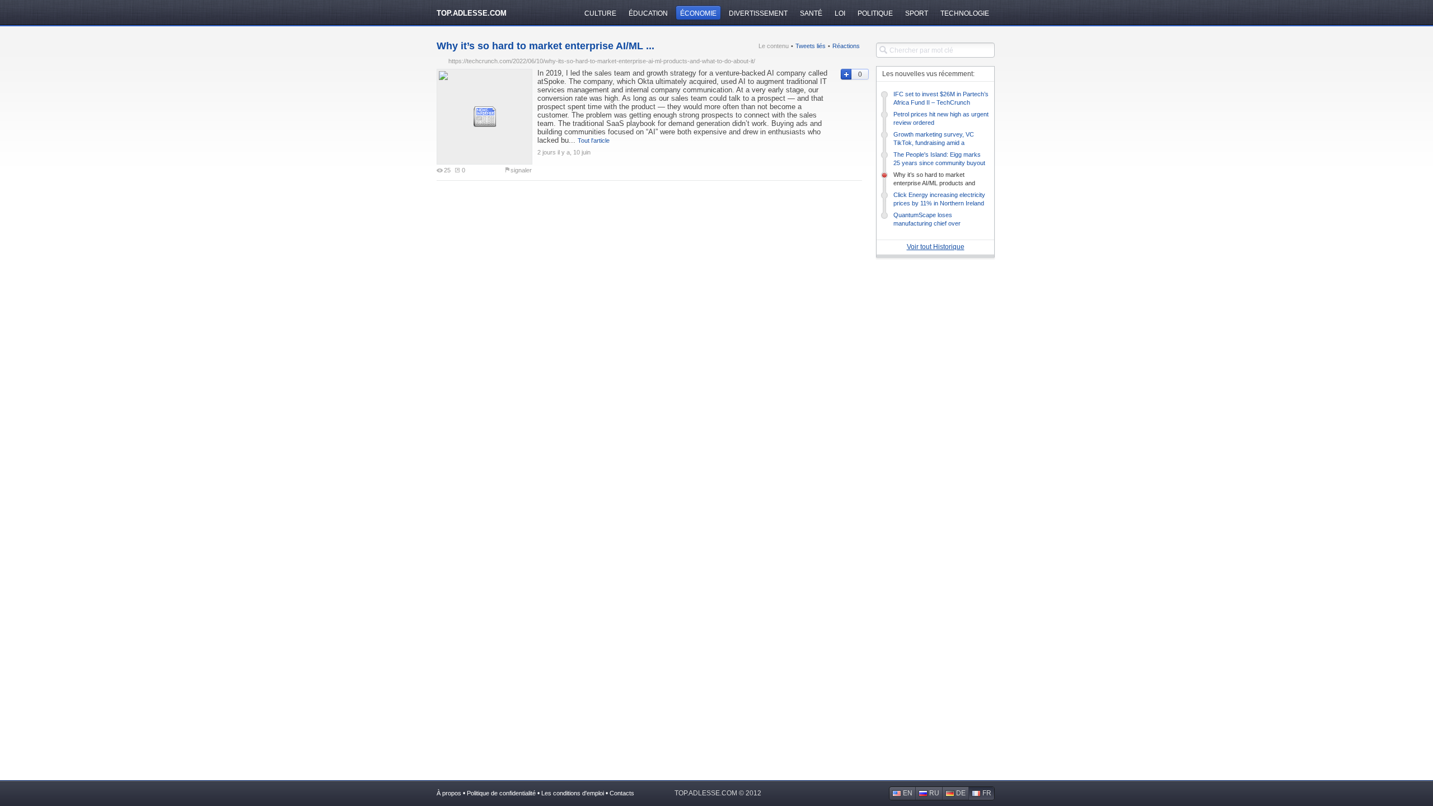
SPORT (916, 13)
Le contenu (773, 46)
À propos (449, 793)
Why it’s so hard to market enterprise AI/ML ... (545, 45)
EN (907, 793)
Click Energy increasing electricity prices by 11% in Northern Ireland (939, 199)
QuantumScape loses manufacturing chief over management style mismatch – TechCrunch (934, 220)
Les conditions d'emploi (572, 793)
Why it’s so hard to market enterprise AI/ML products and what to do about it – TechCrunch (938, 179)
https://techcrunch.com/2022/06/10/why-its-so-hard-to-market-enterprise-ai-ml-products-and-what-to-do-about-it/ (601, 61)
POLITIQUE (875, 13)
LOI (840, 13)
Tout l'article (594, 140)
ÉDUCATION (648, 13)
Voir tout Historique (935, 247)
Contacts (622, 793)
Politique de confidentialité (501, 793)
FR (986, 793)
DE (961, 793)
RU (934, 793)
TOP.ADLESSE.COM (472, 13)
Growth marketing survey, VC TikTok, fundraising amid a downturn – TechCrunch (933, 139)
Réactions (846, 46)
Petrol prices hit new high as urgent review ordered (941, 118)
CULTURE (600, 13)
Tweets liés (810, 46)
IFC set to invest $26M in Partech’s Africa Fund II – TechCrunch (941, 98)
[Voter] (845, 74)
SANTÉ (811, 13)
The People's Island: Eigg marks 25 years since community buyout (939, 158)
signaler (521, 170)
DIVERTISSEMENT (758, 13)
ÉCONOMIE (698, 13)
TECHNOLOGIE (964, 13)
